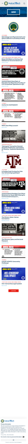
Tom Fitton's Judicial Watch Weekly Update (11, 57)
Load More (13, 290)
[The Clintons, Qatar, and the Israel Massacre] (13, 229)
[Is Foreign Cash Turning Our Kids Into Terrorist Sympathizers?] (13, 161)
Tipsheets (4, 103)
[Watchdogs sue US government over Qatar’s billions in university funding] (13, 27)
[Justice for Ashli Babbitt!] (13, 95)
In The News (4, 35)
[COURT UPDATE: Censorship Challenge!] (13, 251)
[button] (2, 3)
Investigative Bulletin (7, 144)
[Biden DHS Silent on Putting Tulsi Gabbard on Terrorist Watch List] (13, 49)
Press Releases (5, 79)
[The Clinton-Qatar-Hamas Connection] (13, 207)
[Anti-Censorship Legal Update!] (13, 274)
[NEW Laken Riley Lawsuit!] (13, 115)
